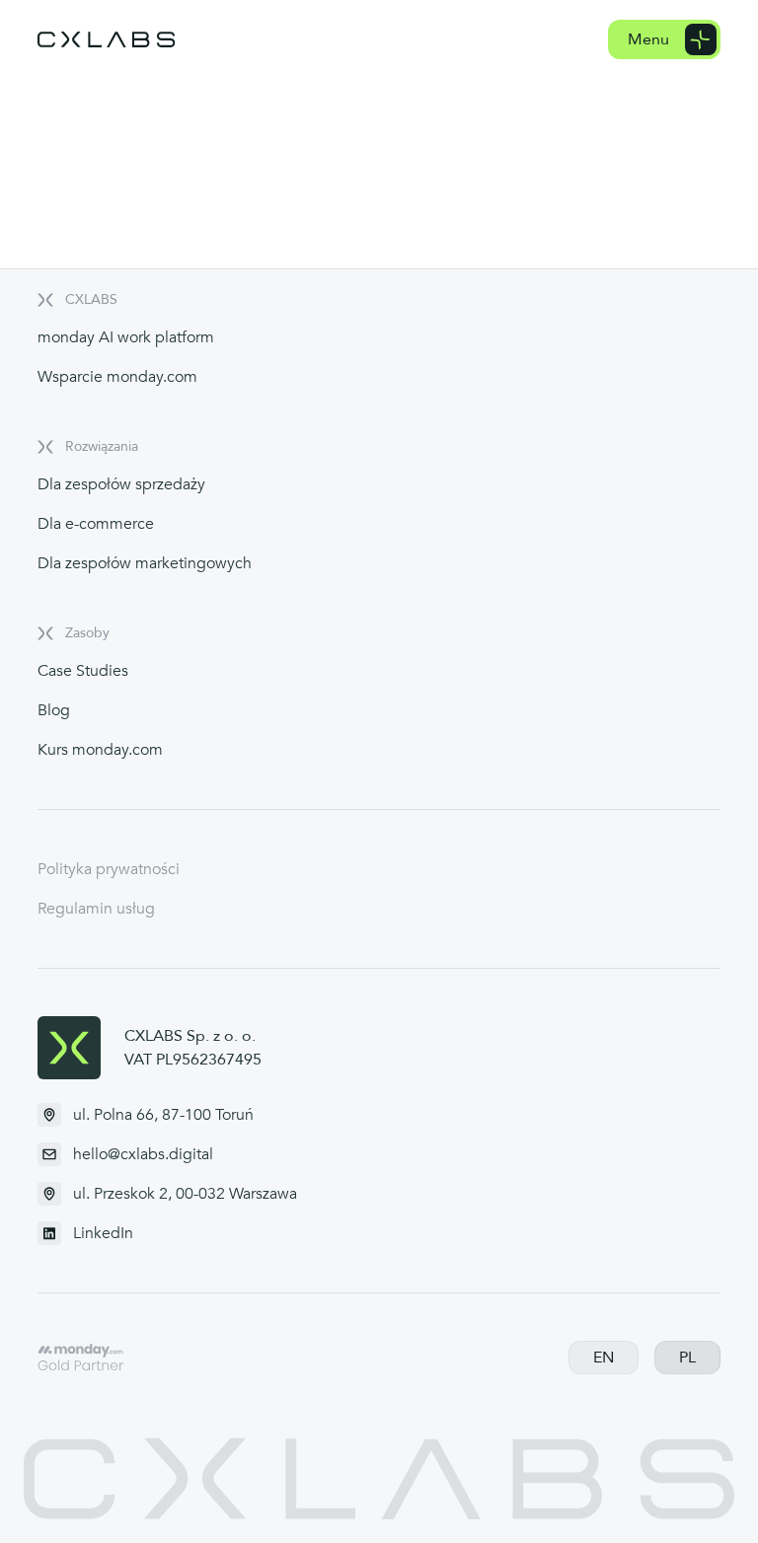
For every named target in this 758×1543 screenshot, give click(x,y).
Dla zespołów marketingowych (145, 563)
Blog (54, 710)
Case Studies (83, 671)
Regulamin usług (96, 908)
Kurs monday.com (100, 750)
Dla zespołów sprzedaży (121, 484)
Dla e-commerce (96, 524)
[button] (664, 39)
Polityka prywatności (109, 869)
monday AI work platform (126, 337)
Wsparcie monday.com (117, 377)
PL (687, 1357)
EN (603, 1357)
